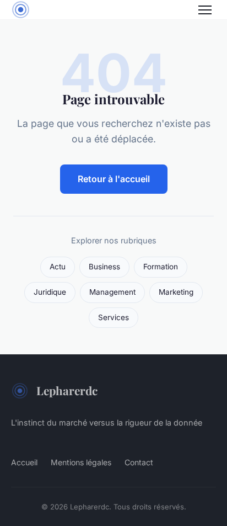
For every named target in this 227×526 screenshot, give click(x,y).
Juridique (50, 292)
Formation (160, 266)
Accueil (24, 462)
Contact (139, 462)
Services (113, 317)
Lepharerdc (67, 390)
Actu (58, 266)
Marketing (176, 292)
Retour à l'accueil (114, 178)
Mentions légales (81, 462)
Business (104, 266)
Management (112, 292)
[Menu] (205, 10)
